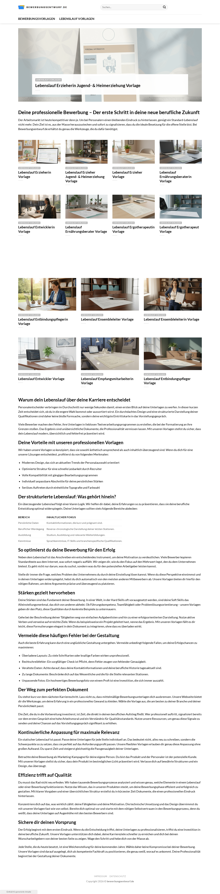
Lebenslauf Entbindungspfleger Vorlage (167, 381)
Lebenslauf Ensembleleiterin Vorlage (171, 319)
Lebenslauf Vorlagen (76, 18)
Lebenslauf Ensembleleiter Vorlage (107, 319)
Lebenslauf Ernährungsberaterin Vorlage (175, 176)
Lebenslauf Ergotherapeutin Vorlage (133, 229)
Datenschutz (118, 876)
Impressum (100, 876)
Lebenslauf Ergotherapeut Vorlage (179, 229)
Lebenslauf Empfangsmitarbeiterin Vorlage (107, 381)
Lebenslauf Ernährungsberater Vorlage (86, 229)
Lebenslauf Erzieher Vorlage (127, 174)
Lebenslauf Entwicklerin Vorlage (36, 229)
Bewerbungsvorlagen (36, 18)
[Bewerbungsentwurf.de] (42, 7)
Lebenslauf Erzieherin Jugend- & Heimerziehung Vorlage (87, 85)
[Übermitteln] (164, 7)
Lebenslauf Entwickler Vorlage (41, 379)
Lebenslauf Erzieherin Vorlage (34, 174)
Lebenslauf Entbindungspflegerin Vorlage (43, 321)
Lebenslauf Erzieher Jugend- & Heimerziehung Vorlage (85, 176)
